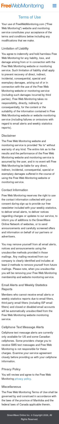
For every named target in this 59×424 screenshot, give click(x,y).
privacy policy (23, 378)
